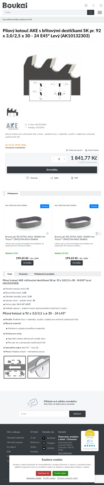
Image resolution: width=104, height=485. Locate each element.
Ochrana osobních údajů (67, 478)
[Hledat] (90, 12)
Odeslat (77, 414)
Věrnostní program (15, 442)
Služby (33, 447)
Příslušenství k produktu (44, 274)
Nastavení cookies (33, 478)
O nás (32, 438)
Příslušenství (12, 194)
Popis (9, 274)
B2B (9, 452)
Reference (34, 442)
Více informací (65, 453)
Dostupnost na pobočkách (15, 148)
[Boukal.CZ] (15, 5)
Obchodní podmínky (15, 438)
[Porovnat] (47, 233)
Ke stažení (11, 447)
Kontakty (34, 452)
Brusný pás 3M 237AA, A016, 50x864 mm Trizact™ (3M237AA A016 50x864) (25, 238)
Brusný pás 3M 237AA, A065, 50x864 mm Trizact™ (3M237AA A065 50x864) (75, 238)
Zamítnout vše (43, 473)
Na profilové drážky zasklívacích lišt (17, 20)
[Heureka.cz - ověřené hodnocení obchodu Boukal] (90, 450)
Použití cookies (49, 478)
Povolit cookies (60, 473)
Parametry (23, 274)
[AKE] (12, 126)
